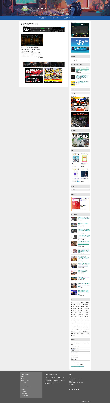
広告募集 (25, 393)
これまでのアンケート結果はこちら (77, 366)
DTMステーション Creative (26, 387)
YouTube (25, 384)
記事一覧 (22, 378)
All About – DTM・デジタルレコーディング (75, 378)
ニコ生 (24, 382)
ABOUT (24, 391)
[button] (89, 60)
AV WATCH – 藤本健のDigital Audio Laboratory (76, 382)
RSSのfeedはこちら (49, 383)
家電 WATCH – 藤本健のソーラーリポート (74, 385)
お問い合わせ (25, 395)
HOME (22, 376)
